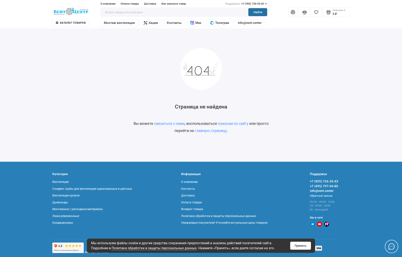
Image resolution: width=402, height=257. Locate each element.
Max (198, 23)
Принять (301, 245)
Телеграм (222, 23)
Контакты (174, 23)
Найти (258, 12)
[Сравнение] (304, 12)
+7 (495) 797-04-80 (324, 186)
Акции (153, 23)
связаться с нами (169, 123)
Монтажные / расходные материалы (77, 209)
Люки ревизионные (65, 216)
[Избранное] (316, 12)
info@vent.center (250, 23)
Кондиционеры (62, 222)
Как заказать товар (173, 3)
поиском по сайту (233, 123)
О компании (107, 3)
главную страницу (211, 130)
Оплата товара (130, 3)
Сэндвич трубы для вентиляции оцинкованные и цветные (92, 188)
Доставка (150, 3)
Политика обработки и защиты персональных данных (154, 248)
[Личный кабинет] (293, 12)
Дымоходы (60, 202)
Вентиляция (60, 181)
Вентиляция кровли (66, 195)
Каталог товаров (73, 22)
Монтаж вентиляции (119, 23)
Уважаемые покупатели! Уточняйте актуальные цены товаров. (224, 222)
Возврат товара (192, 209)
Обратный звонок (321, 195)
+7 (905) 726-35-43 (244, 3)
